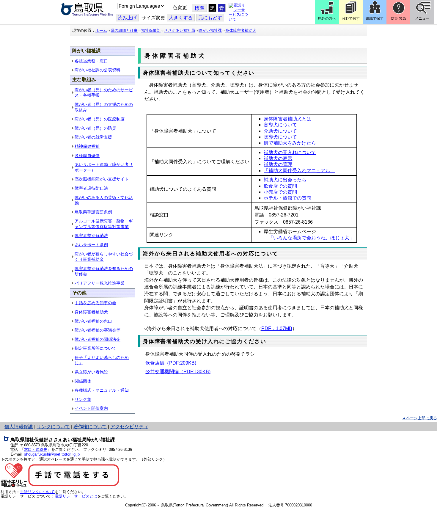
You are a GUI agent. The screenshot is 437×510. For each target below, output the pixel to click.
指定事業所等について (95, 348)
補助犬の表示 (278, 158)
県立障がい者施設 (91, 372)
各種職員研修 (87, 155)
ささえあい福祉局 (179, 30)
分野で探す (351, 18)
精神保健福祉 (87, 146)
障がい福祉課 (210, 30)
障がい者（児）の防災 (95, 128)
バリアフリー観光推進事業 (100, 283)
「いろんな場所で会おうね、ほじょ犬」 (311, 237)
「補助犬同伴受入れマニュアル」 (299, 170)
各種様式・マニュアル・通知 (102, 390)
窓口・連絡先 (35, 449)
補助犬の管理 (278, 164)
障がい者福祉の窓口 (93, 321)
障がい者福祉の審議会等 (97, 330)
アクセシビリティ (129, 426)
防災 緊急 (398, 18)
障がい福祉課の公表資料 (97, 70)
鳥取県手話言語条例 (93, 212)
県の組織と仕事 (124, 30)
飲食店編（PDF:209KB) (170, 362)
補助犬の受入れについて (290, 152)
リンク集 (83, 399)
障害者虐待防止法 (91, 188)
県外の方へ (327, 18)
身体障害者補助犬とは (287, 118)
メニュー (422, 18)
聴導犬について (280, 136)
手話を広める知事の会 (95, 302)
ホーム (101, 30)
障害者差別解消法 (91, 235)
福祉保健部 (151, 30)
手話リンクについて (37, 491)
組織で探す (374, 18)
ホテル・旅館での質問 (287, 197)
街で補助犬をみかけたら (290, 142)
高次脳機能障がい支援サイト (102, 179)
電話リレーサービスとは (76, 496)
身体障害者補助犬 (240, 30)
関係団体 (83, 381)
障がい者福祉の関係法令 (97, 339)
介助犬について (280, 131)
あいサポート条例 (91, 244)
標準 (199, 8)
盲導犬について (280, 124)
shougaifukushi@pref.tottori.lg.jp (52, 454)
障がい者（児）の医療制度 (100, 119)
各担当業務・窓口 (91, 61)
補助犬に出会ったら (285, 179)
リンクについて (53, 426)
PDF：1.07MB (276, 328)
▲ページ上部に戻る (419, 418)
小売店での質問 (280, 191)
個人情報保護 (18, 426)
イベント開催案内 (91, 408)
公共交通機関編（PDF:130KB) (177, 371)
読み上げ (127, 17)
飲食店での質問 (280, 186)
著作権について (90, 426)
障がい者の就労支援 (93, 137)
